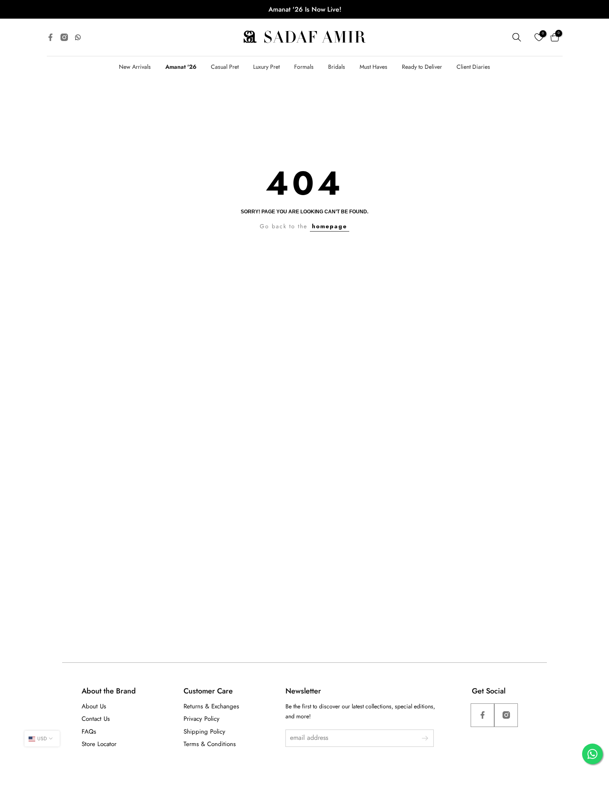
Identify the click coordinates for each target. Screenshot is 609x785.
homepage (329, 226)
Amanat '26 (180, 67)
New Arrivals (135, 67)
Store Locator (99, 744)
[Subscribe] (421, 738)
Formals (304, 67)
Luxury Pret (266, 67)
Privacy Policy (202, 718)
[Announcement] (305, 9)
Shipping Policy (204, 731)
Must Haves (373, 67)
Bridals (336, 67)
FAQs (89, 731)
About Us (94, 706)
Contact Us (96, 718)
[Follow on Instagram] (506, 715)
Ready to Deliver (422, 67)
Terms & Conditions (210, 744)
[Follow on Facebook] (482, 715)
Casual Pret (225, 67)
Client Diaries (473, 67)
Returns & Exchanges (211, 706)
